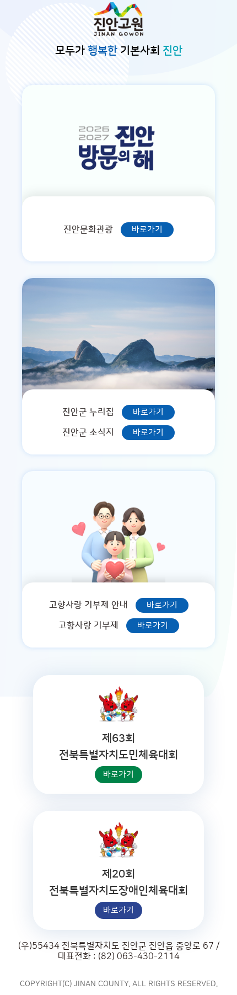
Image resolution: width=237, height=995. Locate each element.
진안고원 (118, 19)
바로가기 (147, 229)
